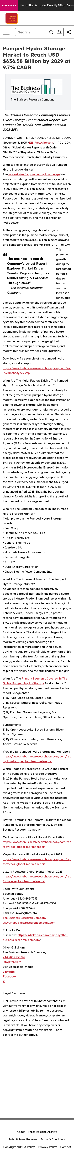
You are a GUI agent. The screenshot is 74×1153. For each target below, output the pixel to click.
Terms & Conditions (53, 1139)
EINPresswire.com (41, 142)
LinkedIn (9, 971)
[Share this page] (68, 32)
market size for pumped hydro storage (34, 174)
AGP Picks (9, 5)
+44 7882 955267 (14, 957)
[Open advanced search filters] (59, 32)
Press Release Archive (42, 1132)
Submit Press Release (23, 1139)
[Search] (51, 32)
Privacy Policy (47, 1147)
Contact (65, 1147)
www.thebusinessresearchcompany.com (29, 922)
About (21, 1132)
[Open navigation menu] (6, 32)
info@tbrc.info (12, 962)
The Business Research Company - (25, 918)
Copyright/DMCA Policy (19, 1147)
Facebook (9, 976)
